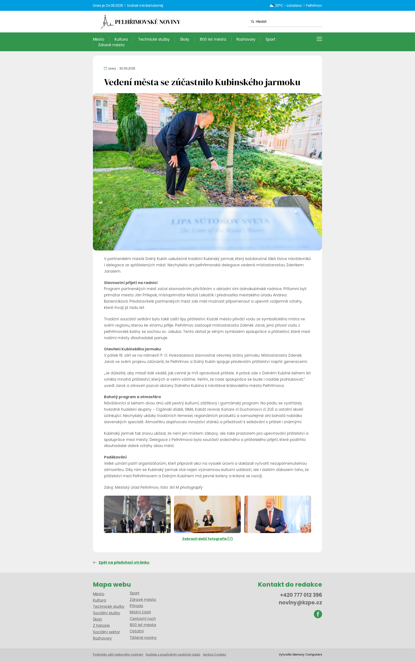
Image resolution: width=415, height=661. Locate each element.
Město (98, 39)
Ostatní (137, 631)
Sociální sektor (106, 632)
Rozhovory (245, 39)
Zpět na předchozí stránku (124, 562)
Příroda (136, 605)
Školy (184, 39)
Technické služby (154, 39)
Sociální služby (106, 613)
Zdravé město (111, 45)
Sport (270, 39)
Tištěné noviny (143, 637)
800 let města (213, 39)
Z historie (101, 625)
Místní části (140, 612)
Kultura (121, 39)
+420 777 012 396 (301, 595)
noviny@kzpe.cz (300, 602)
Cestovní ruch (143, 618)
